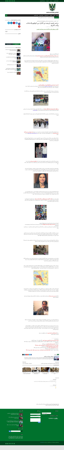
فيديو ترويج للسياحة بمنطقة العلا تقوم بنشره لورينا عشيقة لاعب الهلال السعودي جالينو (10, 69)
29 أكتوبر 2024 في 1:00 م (53, 380)
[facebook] (12, 1)
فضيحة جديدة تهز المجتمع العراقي (11, 64)
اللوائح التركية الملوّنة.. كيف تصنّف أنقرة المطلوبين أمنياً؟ (46, 17)
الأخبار (54, 15)
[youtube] (6, 1)
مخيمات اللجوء (36, 15)
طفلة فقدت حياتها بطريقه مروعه (11, 72)
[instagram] (11, 1)
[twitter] (14, 1)
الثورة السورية (41, 15)
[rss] (9, 1)
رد (55, 388)
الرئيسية (57, 15)
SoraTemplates (42, 442)
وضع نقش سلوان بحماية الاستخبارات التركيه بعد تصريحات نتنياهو (27, 373)
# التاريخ (55, 354)
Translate (48, 414)
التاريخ (46, 26)
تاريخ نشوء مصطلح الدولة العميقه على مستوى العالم (36, 373)
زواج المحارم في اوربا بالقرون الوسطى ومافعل (45, 373)
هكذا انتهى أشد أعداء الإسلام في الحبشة (54, 373)
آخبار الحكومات (46, 15)
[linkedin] (7, 1)
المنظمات (51, 15)
